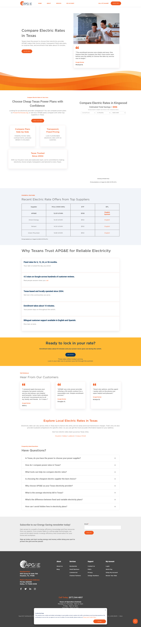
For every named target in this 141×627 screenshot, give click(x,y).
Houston (58, 436)
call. (47, 280)
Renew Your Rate (111, 575)
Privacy (90, 572)
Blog (58, 569)
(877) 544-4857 (76, 597)
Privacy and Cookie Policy (89, 617)
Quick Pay (109, 569)
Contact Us (91, 566)
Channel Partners (75, 575)
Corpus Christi (81, 436)
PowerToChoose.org (20, 113)
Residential (73, 566)
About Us (60, 566)
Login (108, 566)
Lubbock (71, 436)
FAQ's (89, 569)
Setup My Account (112, 572)
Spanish (107, 214)
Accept (100, 621)
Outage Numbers (93, 575)
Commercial (73, 572)
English (107, 212)
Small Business (74, 569)
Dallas (65, 436)
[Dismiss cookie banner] (105, 610)
